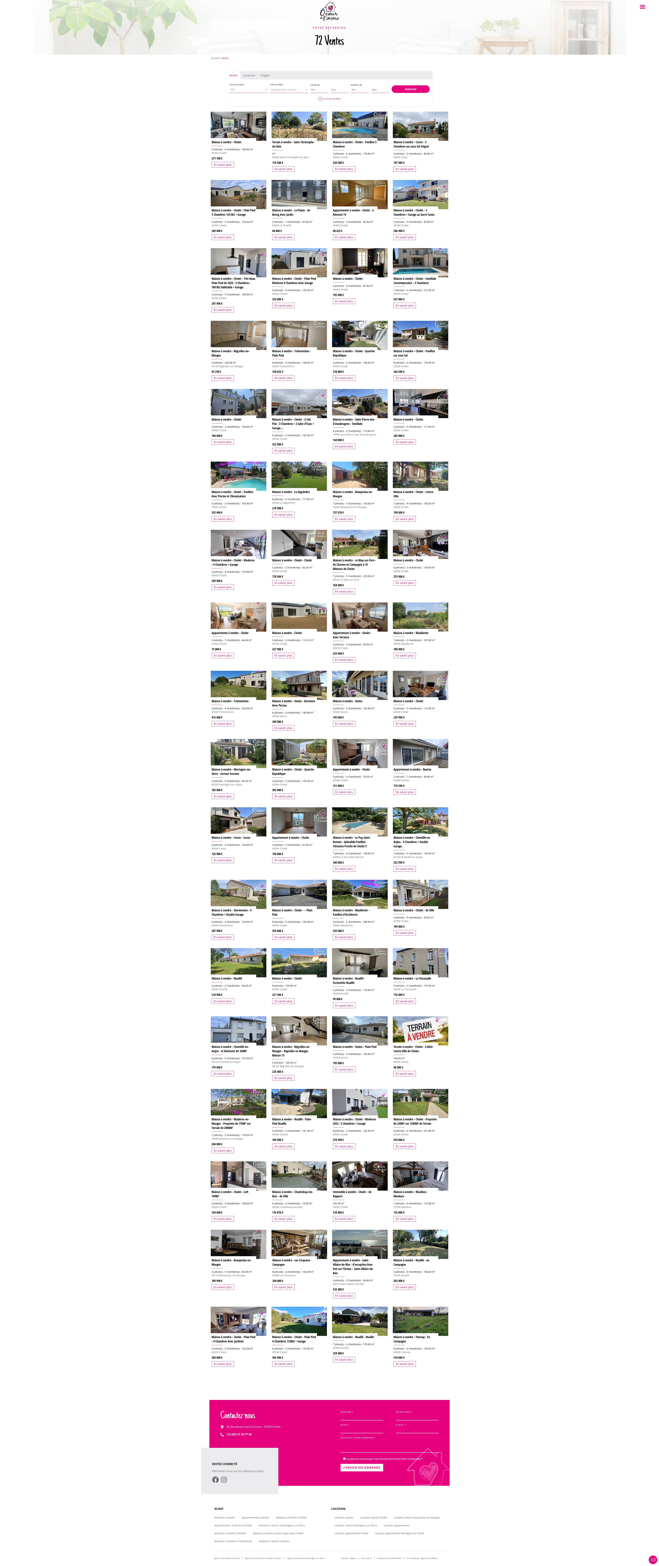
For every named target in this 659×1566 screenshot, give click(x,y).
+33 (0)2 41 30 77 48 (239, 1434)
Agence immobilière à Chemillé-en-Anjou (263, 1558)
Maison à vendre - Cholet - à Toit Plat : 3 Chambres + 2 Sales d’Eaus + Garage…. (293, 423)
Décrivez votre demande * (358, 1438)
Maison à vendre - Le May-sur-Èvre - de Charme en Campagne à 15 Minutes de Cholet (354, 564)
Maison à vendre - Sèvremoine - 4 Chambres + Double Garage (231, 912)
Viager (265, 75)
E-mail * (401, 1425)
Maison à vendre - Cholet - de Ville (414, 910)
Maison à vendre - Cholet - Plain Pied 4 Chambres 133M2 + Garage (294, 1339)
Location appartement (396, 1525)
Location (249, 75)
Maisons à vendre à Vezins (274, 1541)
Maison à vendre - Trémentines (230, 701)
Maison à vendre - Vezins (347, 701)
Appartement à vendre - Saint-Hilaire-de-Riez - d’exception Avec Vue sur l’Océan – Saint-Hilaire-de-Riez (353, 1266)
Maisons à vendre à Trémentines (233, 1541)
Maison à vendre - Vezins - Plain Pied (355, 1047)
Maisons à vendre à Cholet (291, 1517)
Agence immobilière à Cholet (227, 1558)
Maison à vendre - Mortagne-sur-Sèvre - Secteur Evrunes (231, 771)
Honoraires (367, 1558)
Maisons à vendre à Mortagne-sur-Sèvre (282, 1525)
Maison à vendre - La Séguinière (291, 492)
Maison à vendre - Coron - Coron (231, 837)
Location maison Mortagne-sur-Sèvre (356, 1525)
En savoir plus (223, 165)
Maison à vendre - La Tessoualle (412, 978)
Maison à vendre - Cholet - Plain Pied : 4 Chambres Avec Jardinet (233, 1339)
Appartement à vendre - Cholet (230, 633)
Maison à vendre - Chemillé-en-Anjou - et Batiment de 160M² (230, 1049)
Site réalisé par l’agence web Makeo (422, 1558)
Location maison (344, 1517)
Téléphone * (404, 1412)
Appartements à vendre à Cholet (233, 1525)
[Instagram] (224, 1479)
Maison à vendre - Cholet (226, 142)
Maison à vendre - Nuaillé (227, 978)
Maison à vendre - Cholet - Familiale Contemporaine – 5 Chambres (415, 280)
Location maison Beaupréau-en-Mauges (417, 1517)
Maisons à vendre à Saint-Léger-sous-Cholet (278, 1533)
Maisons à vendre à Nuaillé (230, 1533)
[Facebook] (215, 1479)
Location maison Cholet (373, 1517)
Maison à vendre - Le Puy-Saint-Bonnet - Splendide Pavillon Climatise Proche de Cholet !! (352, 841)
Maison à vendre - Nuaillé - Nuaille (353, 1337)
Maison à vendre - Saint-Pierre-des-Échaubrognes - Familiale (354, 421)
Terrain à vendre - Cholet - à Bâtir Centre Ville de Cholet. (413, 1049)
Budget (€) (356, 85)
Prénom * (346, 1412)
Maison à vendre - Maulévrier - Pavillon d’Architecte (351, 912)
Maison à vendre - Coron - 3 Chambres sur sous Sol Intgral (411, 144)
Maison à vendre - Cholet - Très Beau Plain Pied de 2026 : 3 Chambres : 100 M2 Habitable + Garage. (233, 282)
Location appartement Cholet (351, 1533)
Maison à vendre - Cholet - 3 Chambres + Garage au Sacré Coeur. (414, 212)
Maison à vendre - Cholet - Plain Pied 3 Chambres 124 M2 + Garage (233, 212)
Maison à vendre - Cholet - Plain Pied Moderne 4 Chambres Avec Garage (294, 280)
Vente (233, 75)
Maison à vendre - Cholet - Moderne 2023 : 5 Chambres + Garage (354, 1121)
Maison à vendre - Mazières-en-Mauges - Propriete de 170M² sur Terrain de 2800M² (231, 1123)
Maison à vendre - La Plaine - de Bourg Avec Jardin (291, 212)
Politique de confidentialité (389, 1558)
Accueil (215, 58)
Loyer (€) (315, 85)
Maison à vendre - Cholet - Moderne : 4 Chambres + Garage (233, 562)
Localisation (236, 84)
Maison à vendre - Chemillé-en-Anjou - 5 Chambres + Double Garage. (412, 841)
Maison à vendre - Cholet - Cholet (292, 560)
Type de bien (276, 84)
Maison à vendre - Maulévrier (411, 633)
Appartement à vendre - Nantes (412, 769)
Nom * (344, 1425)
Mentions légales (348, 1558)
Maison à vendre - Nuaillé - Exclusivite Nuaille (349, 980)
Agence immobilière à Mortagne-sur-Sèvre (306, 1558)
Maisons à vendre (225, 1517)
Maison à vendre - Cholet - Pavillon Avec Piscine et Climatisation (232, 494)
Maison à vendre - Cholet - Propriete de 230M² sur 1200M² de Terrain (415, 1121)
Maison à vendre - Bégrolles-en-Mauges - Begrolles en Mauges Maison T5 (291, 1051)
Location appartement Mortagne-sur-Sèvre (399, 1533)
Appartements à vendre (255, 1517)
